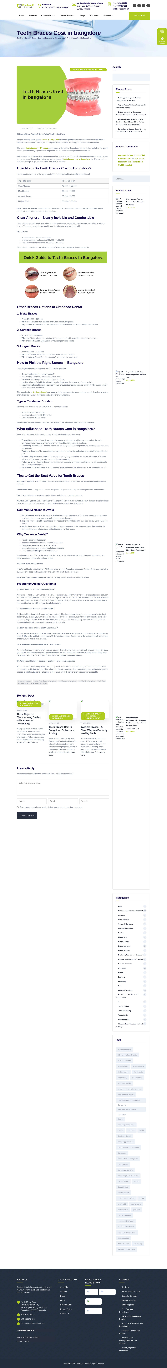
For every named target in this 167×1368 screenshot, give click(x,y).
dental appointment (125, 1142)
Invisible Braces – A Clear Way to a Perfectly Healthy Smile (94, 730)
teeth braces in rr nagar (38, 684)
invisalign (122, 981)
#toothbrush (137, 1078)
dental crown (123, 1164)
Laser (142, 1198)
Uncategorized (124, 1019)
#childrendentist (124, 1049)
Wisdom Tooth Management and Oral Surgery (128, 1340)
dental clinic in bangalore (87, 681)
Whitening (138, 1244)
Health (120, 972)
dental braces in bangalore (67, 681)
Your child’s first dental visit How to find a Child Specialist (131, 162)
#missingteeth (123, 1072)
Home (21, 16)
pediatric (136, 1210)
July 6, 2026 (130, 731)
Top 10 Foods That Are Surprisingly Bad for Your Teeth (136, 374)
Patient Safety (65, 1305)
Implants (121, 977)
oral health (122, 1204)
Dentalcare (122, 1153)
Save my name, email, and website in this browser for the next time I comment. (51, 807)
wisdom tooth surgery (126, 1249)
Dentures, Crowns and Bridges (130, 955)
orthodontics (123, 1210)
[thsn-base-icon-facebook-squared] (134, 5)
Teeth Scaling (123, 1006)
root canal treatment (126, 1227)
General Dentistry (125, 964)
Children (121, 915)
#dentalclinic (123, 1066)
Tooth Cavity (123, 1015)
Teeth (120, 1002)
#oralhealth (138, 1072)
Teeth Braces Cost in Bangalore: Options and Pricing (62, 730)
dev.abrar (40, 128)
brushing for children (126, 1125)
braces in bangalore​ (24, 681)
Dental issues (123, 1181)
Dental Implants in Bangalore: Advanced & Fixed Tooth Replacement (136, 547)
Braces (120, 1119)
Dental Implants (124, 946)
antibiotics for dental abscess (129, 1089)
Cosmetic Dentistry (92, 718)
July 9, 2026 (130, 207)
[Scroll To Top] (162, 1364)
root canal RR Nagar (126, 1221)
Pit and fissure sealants (131, 1292)
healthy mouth (123, 1193)
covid (142, 1130)
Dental (120, 933)
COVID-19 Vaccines (125, 928)
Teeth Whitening (124, 1011)
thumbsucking (123, 1238)
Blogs (82, 16)
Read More (33, 742)
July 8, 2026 (130, 553)
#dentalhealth (138, 1066)
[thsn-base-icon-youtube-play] (143, 5)
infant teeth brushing (126, 1198)
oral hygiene (136, 1204)
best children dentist (126, 1095)
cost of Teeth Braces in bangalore (45, 681)
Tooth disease (123, 1244)
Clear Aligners (123, 919)
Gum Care (122, 968)
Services (63, 1292)
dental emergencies (125, 1170)
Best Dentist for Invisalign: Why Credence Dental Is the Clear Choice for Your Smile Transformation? (130, 122)
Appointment (139, 16)
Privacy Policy (66, 1309)
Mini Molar (94, 16)
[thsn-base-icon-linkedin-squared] (139, 5)
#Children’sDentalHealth (127, 1055)
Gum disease (123, 1187)
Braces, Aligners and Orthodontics (88, 69)
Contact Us (107, 16)
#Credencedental (124, 1061)
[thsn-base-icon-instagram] (148, 5)
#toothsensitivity (124, 1083)
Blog (120, 906)
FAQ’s (62, 1300)
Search (116, 67)
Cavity (120, 1130)
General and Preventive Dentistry (131, 959)
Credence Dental (124, 1136)
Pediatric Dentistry (125, 990)
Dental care (122, 937)
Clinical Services (48, 16)
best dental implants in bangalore (127, 1110)
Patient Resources (68, 16)
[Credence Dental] (25, 6)
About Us (33, 16)
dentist (136, 1181)
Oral (119, 986)
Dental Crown (123, 942)
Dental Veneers (124, 950)
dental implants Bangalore (128, 1176)
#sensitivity (122, 1078)
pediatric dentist (124, 1215)
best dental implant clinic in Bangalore (129, 1101)
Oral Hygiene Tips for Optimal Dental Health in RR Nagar (135, 201)
